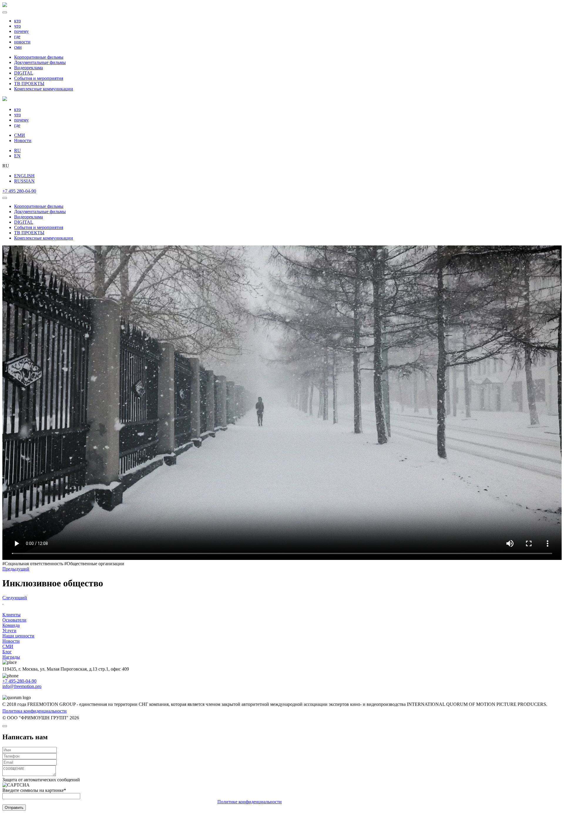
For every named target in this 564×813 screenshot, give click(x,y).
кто (17, 20)
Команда (11, 625)
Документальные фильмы (40, 62)
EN (17, 155)
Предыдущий (15, 568)
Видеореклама (28, 67)
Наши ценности (18, 635)
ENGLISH (24, 175)
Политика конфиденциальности (34, 710)
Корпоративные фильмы (38, 57)
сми (18, 47)
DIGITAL (23, 72)
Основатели (14, 619)
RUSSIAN (24, 181)
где (17, 36)
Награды (11, 656)
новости (22, 41)
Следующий (14, 597)
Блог (7, 651)
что (17, 25)
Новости (22, 140)
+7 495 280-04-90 (19, 190)
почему (21, 31)
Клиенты (11, 614)
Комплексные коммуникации (43, 88)
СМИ (19, 135)
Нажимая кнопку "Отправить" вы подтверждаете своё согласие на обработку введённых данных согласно (142, 801)
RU (17, 150)
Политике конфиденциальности (249, 801)
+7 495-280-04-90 (19, 681)
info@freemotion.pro (21, 686)
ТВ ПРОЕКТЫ (29, 83)
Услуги (9, 630)
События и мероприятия (38, 78)
